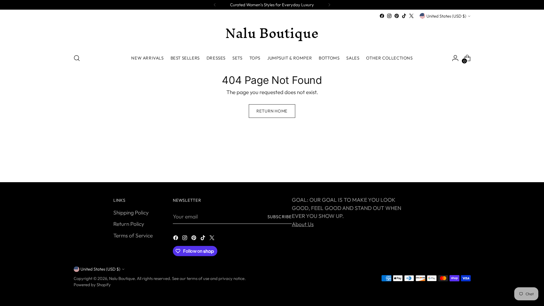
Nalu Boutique (122, 278)
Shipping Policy (131, 212)
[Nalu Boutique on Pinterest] (396, 15)
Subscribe (279, 216)
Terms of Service (133, 235)
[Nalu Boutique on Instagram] (389, 15)
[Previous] (215, 5)
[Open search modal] (76, 58)
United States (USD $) (446, 16)
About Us (303, 224)
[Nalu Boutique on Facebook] (381, 15)
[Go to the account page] (455, 58)
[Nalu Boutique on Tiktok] (404, 15)
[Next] (329, 5)
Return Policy (128, 223)
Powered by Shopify (92, 284)
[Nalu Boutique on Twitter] (411, 15)
